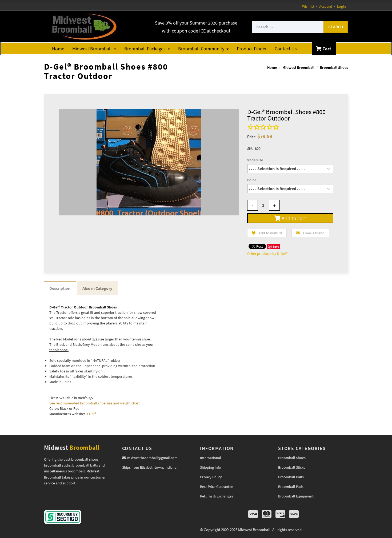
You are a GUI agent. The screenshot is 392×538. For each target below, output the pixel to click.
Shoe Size (255, 160)
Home (58, 49)
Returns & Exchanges (216, 496)
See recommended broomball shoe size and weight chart (94, 403)
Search (335, 26)
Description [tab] (59, 288)
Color (251, 180)
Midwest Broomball (92, 49)
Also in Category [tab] (97, 288)
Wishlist (308, 6)
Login (341, 6)
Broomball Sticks (291, 467)
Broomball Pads (290, 486)
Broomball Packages (145, 49)
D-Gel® (91, 413)
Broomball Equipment (296, 496)
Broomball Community (201, 49)
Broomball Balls (291, 477)
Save (276, 246)
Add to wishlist (270, 233)
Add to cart (293, 218)
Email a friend (314, 233)
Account (325, 6)
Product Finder (252, 49)
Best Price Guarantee (216, 486)
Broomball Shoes (334, 67)
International (210, 457)
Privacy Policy (211, 477)
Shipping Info (210, 467)
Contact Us (286, 49)
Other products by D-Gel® (267, 253)
